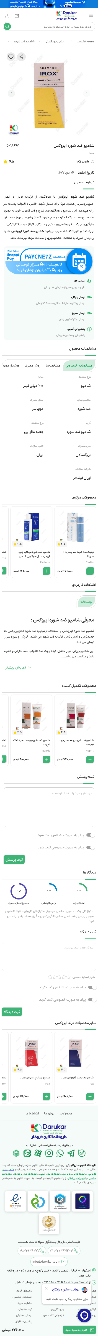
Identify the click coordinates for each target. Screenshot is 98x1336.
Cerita (90, 562)
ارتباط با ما (32, 1113)
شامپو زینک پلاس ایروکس (35, 1077)
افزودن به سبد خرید (76, 1330)
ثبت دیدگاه (12, 1012)
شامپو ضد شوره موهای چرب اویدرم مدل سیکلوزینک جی (34, 554)
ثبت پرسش (14, 859)
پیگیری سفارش (23, 1321)
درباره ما (49, 1113)
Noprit (90, 750)
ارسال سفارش (24, 1315)
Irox (91, 153)
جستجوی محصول (22, 1297)
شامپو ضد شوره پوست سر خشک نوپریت (31, 742)
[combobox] (52, 26)
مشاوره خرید (25, 1303)
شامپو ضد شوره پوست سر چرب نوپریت (76, 742)
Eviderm (45, 562)
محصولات (66, 1113)
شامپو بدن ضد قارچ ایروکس (78, 1077)
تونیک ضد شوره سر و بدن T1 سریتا (78, 554)
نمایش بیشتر (15, 667)
